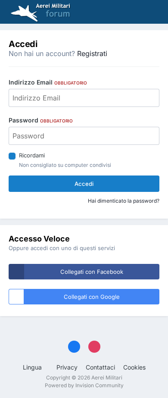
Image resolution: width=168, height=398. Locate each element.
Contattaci (100, 367)
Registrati (92, 53)
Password (41, 120)
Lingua (33, 367)
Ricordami (32, 155)
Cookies (134, 367)
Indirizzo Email (48, 82)
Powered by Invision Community (84, 385)
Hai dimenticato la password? (123, 200)
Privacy (67, 367)
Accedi (84, 183)
